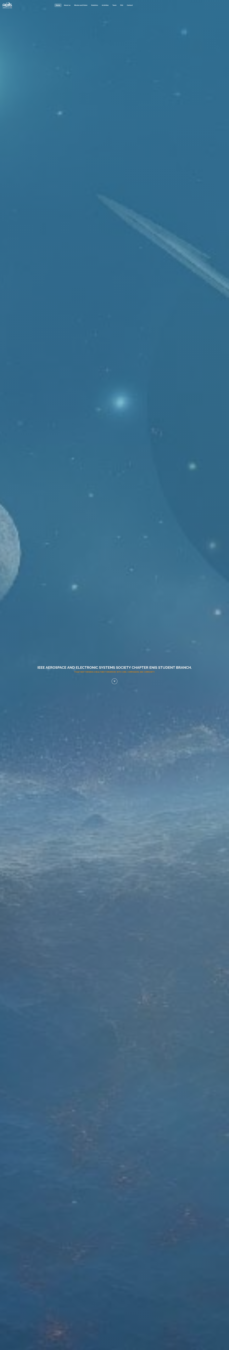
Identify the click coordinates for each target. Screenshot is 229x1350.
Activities (105, 5)
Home (58, 5)
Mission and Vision (80, 5)
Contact (130, 5)
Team (114, 5)
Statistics (94, 5)
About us (67, 5)
